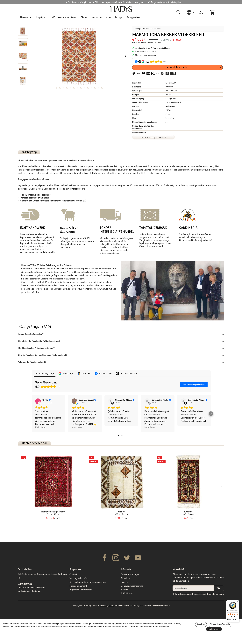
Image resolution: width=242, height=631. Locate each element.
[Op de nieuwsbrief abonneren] (219, 588)
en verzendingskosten (152, 42)
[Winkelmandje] (213, 12)
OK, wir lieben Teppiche (220, 624)
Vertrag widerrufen (78, 578)
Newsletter (126, 578)
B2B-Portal (126, 593)
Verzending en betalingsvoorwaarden (87, 582)
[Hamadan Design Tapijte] (53, 481)
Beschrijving (29, 152)
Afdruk (124, 589)
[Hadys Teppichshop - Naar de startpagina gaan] (121, 9)
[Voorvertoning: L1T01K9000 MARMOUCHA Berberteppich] (23, 31)
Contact (73, 574)
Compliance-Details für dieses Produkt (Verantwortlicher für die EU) (53, 200)
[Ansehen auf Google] (38, 401)
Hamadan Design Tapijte (53, 513)
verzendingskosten (107, 605)
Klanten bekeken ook (34, 443)
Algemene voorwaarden (81, 589)
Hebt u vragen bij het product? (153, 137)
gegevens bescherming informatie (199, 593)
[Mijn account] (201, 12)
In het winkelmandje (177, 67)
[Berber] (121, 481)
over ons (125, 582)
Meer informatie (161, 626)
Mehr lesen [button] (40, 427)
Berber (121, 513)
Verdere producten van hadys (34, 197)
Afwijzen (201, 624)
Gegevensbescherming (132, 585)
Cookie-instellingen (130, 574)
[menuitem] (179, 12)
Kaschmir (188, 513)
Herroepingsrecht (78, 585)
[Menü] (237, 602)
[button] (31, 413)
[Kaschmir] (189, 481)
